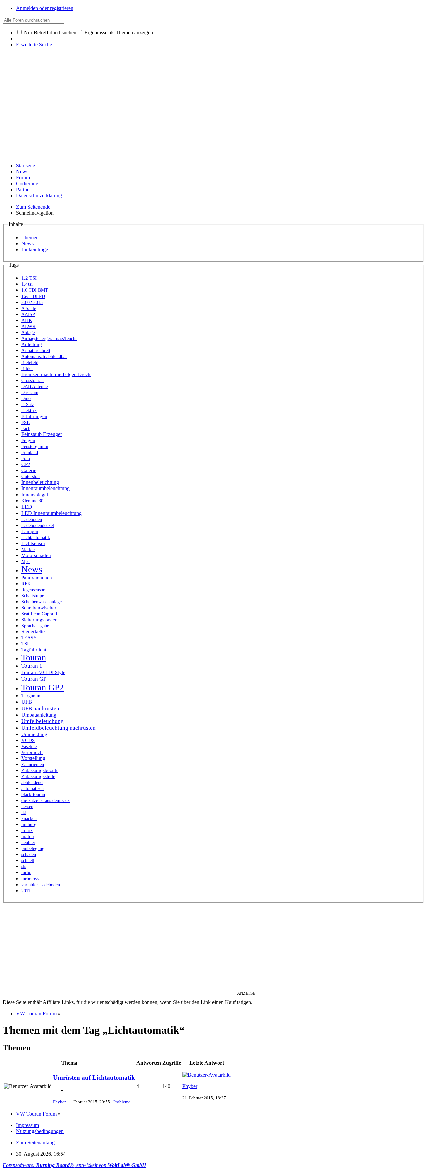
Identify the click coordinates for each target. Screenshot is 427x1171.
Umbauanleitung (38, 715)
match (27, 836)
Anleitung (31, 344)
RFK (26, 583)
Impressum (27, 1125)
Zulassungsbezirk (39, 770)
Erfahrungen (34, 416)
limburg (28, 824)
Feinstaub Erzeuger (41, 434)
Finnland (29, 452)
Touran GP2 (42, 687)
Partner (23, 189)
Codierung (27, 183)
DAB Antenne (34, 386)
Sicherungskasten (39, 619)
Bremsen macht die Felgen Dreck (56, 374)
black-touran (33, 794)
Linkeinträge (34, 249)
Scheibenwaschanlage (41, 601)
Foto (25, 458)
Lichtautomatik (35, 537)
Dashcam (29, 392)
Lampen (29, 531)
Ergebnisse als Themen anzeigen (118, 32)
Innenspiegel (34, 494)
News (22, 171)
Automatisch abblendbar (44, 356)
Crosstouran (32, 380)
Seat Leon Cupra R (39, 613)
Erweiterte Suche (34, 44)
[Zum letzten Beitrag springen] (206, 1075)
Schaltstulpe (32, 595)
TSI (25, 643)
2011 (25, 890)
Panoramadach (36, 577)
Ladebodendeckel (37, 525)
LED (26, 507)
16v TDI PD (33, 296)
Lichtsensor (33, 543)
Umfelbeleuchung (42, 721)
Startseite (25, 165)
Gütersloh (30, 476)
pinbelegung (32, 848)
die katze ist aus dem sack (45, 800)
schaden (28, 854)
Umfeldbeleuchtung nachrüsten (58, 728)
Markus (28, 549)
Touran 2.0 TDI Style (43, 672)
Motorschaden (36, 555)
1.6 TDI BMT (34, 290)
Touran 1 (31, 666)
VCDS (28, 740)
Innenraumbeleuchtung (45, 488)
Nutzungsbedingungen (40, 1131)
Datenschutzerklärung (39, 195)
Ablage (28, 332)
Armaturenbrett (35, 350)
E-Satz (27, 404)
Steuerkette (33, 631)
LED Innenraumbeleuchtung (51, 513)
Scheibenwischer (38, 607)
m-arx (27, 830)
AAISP (28, 314)
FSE (25, 422)
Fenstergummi (34, 446)
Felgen (28, 440)
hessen (27, 806)
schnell (27, 860)
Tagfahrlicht (33, 649)
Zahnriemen (32, 764)
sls (23, 866)
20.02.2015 (32, 302)
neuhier (28, 842)
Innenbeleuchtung (40, 482)
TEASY (29, 637)
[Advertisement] (213, 110)
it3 (23, 812)
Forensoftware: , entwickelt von (74, 1165)
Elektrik (29, 410)
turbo (26, 872)
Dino (26, 398)
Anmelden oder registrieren (44, 8)
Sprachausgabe (35, 625)
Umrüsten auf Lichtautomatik (94, 1077)
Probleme (121, 1101)
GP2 (25, 464)
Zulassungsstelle (38, 776)
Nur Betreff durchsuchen (49, 32)
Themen (30, 237)
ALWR (28, 326)
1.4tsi (27, 284)
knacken (29, 818)
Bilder (27, 368)
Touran (33, 657)
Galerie (28, 470)
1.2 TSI (29, 278)
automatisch (32, 788)
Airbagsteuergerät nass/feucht (49, 338)
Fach (25, 428)
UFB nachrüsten (40, 708)
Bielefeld (29, 362)
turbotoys (30, 878)
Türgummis (32, 695)
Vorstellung (33, 758)
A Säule (28, 308)
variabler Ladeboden (40, 884)
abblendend (32, 782)
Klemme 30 (32, 500)
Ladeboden (31, 519)
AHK (26, 320)
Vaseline (29, 746)
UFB (26, 702)
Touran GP (33, 678)
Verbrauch (32, 752)
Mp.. (25, 561)
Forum (23, 177)
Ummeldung (34, 734)
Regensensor (33, 589)
